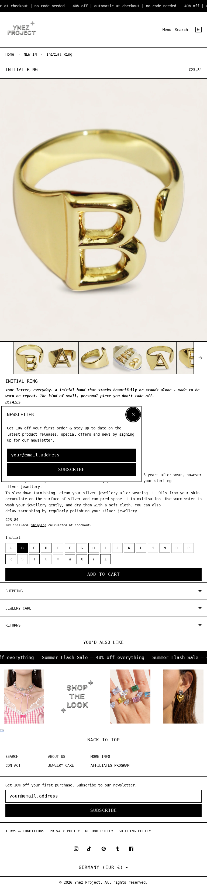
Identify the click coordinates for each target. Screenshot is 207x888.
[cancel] (133, 414)
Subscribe (71, 469)
